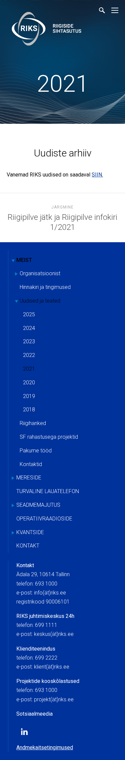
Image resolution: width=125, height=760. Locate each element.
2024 (29, 328)
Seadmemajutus (38, 505)
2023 (29, 341)
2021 (63, 83)
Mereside (28, 477)
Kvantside (30, 532)
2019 (29, 396)
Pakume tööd (36, 450)
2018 (29, 409)
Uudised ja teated (40, 301)
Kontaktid (31, 464)
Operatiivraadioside (44, 518)
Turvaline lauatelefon (47, 491)
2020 (29, 382)
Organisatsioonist (40, 273)
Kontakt (27, 545)
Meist (24, 260)
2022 (29, 355)
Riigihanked (33, 423)
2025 (29, 314)
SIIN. (97, 174)
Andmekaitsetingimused (44, 747)
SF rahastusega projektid (49, 437)
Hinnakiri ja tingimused (45, 287)
